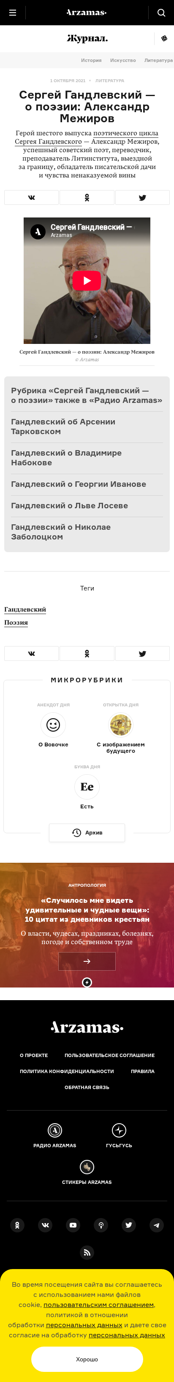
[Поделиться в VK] (31, 197)
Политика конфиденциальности (67, 1071)
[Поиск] (161, 12)
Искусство (123, 60)
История (91, 60)
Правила (143, 1071)
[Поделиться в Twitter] (142, 197)
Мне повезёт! (164, 38)
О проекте (34, 1055)
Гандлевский (25, 609)
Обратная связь (87, 1087)
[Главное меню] (12, 12)
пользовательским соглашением (99, 1304)
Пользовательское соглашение (110, 1055)
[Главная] (87, 1027)
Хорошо (87, 1359)
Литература (158, 60)
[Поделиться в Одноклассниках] (87, 197)
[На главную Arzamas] (87, 12)
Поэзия (16, 622)
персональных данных (84, 1324)
